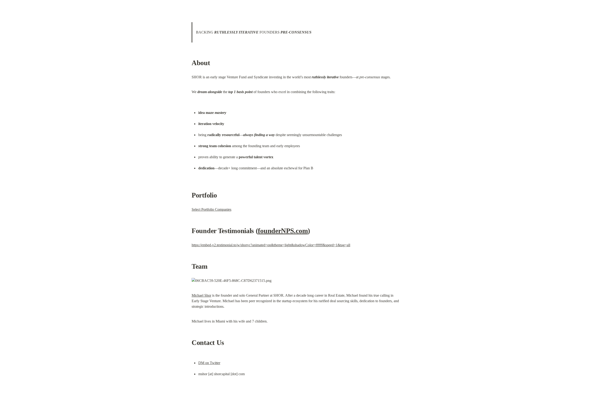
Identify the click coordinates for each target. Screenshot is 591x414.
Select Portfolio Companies (211, 209)
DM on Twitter (209, 363)
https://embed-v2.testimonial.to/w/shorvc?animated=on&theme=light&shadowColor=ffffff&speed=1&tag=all (271, 245)
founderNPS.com (283, 230)
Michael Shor (201, 295)
